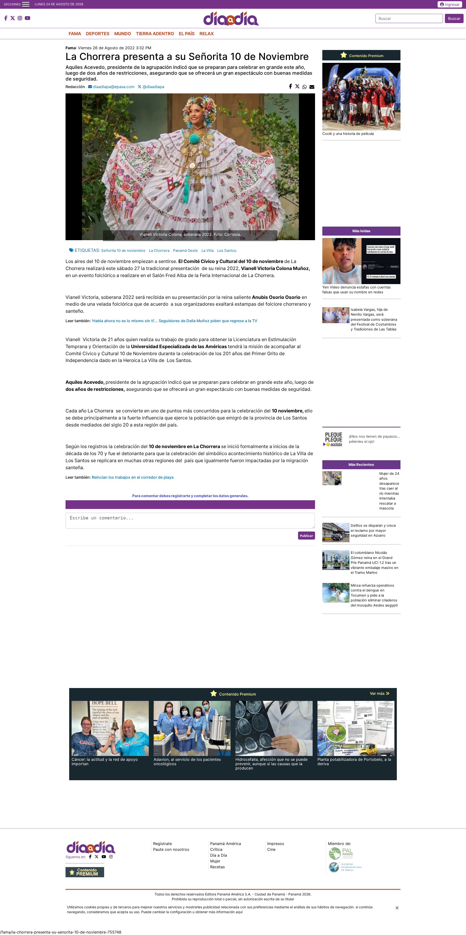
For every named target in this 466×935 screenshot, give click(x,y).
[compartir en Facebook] (290, 86)
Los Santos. (227, 250)
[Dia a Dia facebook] (6, 18)
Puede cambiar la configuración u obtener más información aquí (191, 912)
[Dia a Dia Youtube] (27, 18)
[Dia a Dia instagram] (20, 18)
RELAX (207, 33)
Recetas (217, 866)
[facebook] (90, 856)
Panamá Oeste (185, 250)
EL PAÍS (187, 33)
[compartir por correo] (312, 86)
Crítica (216, 849)
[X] (97, 856)
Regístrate (162, 843)
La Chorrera (159, 250)
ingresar (452, 4)
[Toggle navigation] (26, 4)
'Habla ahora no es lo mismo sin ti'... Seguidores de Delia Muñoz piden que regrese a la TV (174, 320)
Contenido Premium (365, 56)
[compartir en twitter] (297, 86)
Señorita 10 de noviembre (123, 250)
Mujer (215, 861)
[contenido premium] (85, 871)
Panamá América (225, 843)
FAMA (75, 33)
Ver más (378, 693)
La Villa (207, 250)
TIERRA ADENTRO (155, 33)
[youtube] (104, 856)
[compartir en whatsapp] (304, 86)
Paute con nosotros (171, 849)
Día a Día (218, 855)
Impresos (275, 843)
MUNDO (122, 33)
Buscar (454, 18)
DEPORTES (97, 33)
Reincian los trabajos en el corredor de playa (133, 477)
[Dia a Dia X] (13, 18)
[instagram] (111, 856)
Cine (271, 849)
